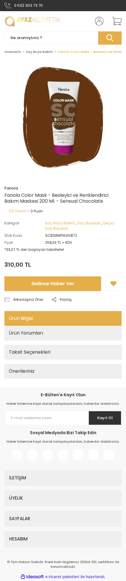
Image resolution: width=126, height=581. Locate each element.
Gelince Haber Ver (52, 283)
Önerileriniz (22, 371)
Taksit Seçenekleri (29, 352)
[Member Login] (97, 21)
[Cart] (115, 21)
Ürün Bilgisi (21, 318)
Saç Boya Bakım (60, 223)
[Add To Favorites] (113, 283)
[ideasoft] (32, 577)
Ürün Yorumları (26, 333)
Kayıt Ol (105, 418)
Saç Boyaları (89, 223)
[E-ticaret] (62, 577)
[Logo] (32, 21)
